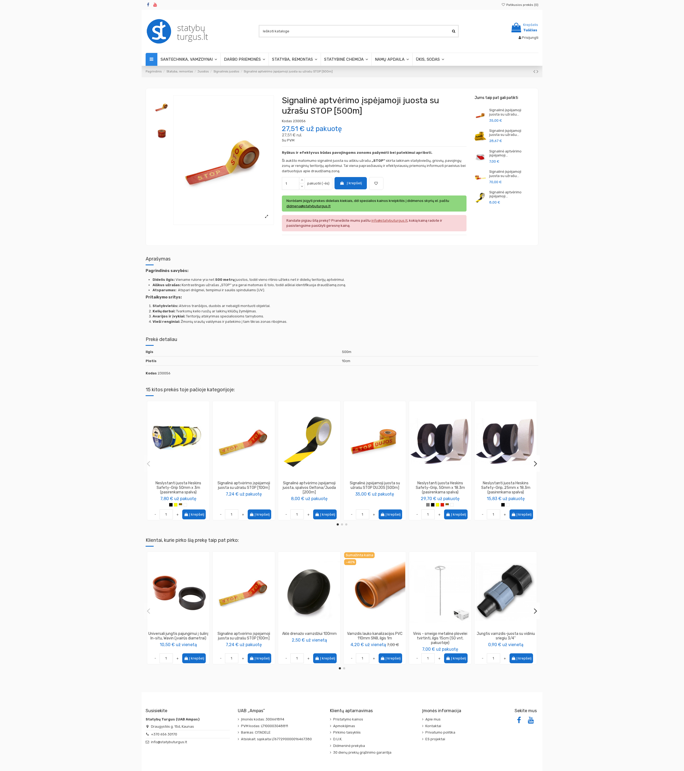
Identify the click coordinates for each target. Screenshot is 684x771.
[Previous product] (535, 71)
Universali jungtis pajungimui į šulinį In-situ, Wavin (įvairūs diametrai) (178, 635)
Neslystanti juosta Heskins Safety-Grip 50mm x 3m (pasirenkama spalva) (178, 487)
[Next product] (537, 71)
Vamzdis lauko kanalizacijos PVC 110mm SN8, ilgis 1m (374, 635)
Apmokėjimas (344, 726)
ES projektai (435, 739)
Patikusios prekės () (522, 5)
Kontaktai (433, 726)
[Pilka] (428, 505)
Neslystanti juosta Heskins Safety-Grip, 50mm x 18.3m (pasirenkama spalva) (440, 487)
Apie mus (433, 719)
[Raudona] (442, 505)
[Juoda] (171, 505)
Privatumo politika (440, 732)
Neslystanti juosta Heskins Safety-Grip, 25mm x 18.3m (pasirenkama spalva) (505, 487)
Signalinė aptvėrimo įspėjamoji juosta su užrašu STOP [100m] (243, 485)
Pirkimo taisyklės (347, 732)
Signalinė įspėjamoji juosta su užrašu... (505, 112)
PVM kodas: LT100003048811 (264, 726)
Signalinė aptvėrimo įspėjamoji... (505, 153)
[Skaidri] (185, 505)
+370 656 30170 (164, 734)
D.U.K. (337, 739)
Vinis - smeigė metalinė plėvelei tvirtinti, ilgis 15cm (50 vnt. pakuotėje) (440, 638)
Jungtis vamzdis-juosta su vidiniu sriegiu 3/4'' (506, 635)
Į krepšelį (354, 183)
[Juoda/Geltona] (180, 505)
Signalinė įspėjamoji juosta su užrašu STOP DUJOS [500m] (375, 485)
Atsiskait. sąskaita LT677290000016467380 (276, 739)
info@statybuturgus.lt (169, 742)
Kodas (287, 121)
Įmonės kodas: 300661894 (262, 719)
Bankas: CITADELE (256, 732)
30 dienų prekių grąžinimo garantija (362, 752)
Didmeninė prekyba (349, 746)
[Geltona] (175, 505)
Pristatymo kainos (348, 719)
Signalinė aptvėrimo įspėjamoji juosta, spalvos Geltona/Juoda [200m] (309, 487)
